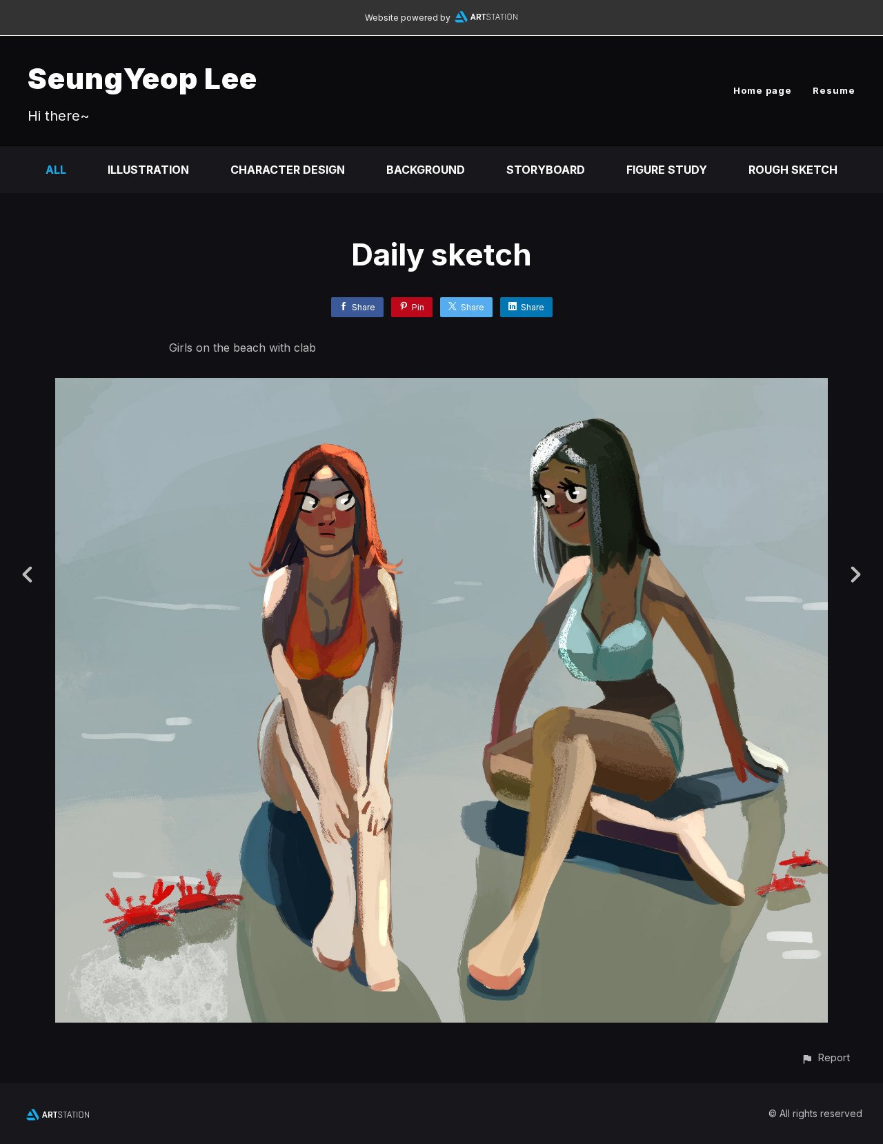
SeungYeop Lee (142, 78)
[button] (825, 1057)
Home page (762, 90)
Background (425, 170)
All (56, 170)
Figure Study (666, 170)
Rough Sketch (792, 170)
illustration (148, 170)
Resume (834, 90)
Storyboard (545, 170)
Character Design (287, 170)
